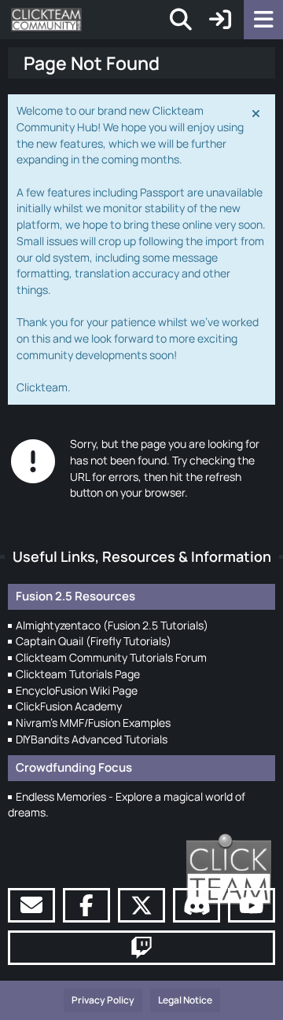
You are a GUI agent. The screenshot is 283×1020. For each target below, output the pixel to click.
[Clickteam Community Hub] (46, 19)
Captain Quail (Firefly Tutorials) (93, 640)
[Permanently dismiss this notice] (257, 112)
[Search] (181, 19)
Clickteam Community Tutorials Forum (111, 657)
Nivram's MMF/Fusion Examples (93, 722)
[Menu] (263, 19)
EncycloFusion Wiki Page (77, 690)
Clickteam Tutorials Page (78, 673)
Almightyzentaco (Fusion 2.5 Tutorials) (112, 625)
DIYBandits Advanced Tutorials (91, 739)
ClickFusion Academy (69, 706)
